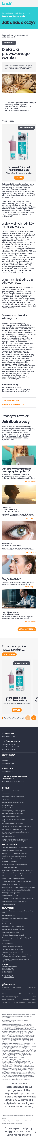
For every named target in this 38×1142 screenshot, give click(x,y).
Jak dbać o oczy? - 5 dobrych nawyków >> (17, 389)
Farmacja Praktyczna (19, 1002)
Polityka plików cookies (29, 999)
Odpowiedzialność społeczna (27, 994)
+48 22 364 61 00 (9, 975)
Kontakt (34, 997)
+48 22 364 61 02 (9, 977)
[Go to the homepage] (8, 984)
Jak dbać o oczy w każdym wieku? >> (15, 391)
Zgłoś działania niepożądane (10, 997)
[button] (34, 3)
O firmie (4, 994)
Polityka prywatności (8, 999)
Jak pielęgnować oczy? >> (11, 387)
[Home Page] (7, 3)
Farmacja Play (6, 1002)
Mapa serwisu (32, 1002)
